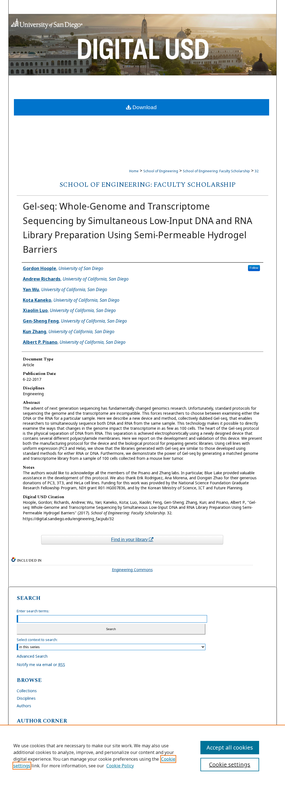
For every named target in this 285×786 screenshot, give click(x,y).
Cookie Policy (120, 766)
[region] (142, 755)
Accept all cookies (230, 747)
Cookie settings (229, 764)
